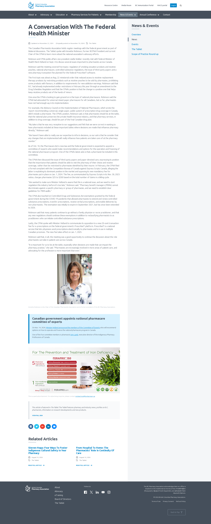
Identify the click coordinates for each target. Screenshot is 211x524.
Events (135, 44)
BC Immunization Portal (144, 5)
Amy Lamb (74, 335)
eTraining (59, 495)
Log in (173, 5)
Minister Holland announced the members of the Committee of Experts (73, 328)
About (31, 15)
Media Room (126, 5)
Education (60, 15)
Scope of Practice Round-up (145, 54)
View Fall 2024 (37, 415)
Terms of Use (156, 501)
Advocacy (44, 15)
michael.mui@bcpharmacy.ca (85, 396)
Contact (166, 15)
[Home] (47, 5)
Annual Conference (148, 15)
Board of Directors (63, 499)
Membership (110, 15)
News (134, 39)
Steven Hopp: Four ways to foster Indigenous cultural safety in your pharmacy (47, 450)
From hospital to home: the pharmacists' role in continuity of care (95, 450)
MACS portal (162, 5)
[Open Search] (181, 5)
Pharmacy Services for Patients (85, 15)
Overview (136, 34)
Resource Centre (111, 5)
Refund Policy (181, 501)
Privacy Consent (168, 501)
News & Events (126, 15)
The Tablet (137, 49)
